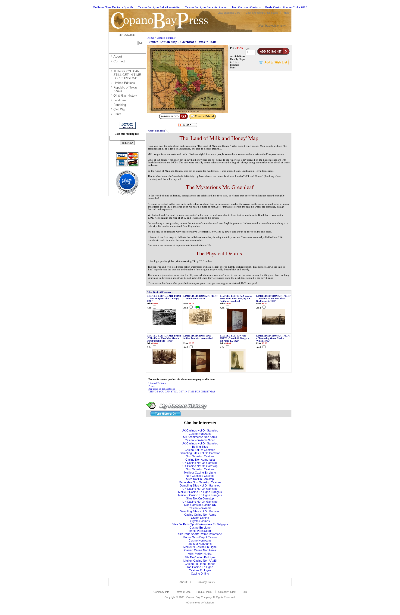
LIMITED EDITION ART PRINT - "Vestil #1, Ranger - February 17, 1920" (234, 338)
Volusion (209, 602)
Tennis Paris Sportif (200, 530)
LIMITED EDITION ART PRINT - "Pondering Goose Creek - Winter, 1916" (273, 338)
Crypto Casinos (200, 521)
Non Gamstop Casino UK (200, 505)
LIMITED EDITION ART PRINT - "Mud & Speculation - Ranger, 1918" (164, 298)
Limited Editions (166, 37)
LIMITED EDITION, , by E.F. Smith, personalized (236, 298)
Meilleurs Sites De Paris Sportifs (113, 7)
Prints (151, 386)
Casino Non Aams (200, 433)
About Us (185, 582)
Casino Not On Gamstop (200, 450)
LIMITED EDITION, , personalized (198, 337)
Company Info (161, 592)
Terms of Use (183, 592)
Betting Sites (200, 446)
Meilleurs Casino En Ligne (200, 547)
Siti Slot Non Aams (200, 543)
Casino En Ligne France (200, 564)
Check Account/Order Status (262, 12)
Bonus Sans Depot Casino (200, 537)
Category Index (227, 592)
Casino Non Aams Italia (200, 459)
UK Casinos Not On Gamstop (200, 430)
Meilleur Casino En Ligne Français (200, 492)
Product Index (204, 592)
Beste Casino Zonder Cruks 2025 (286, 7)
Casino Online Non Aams (200, 514)
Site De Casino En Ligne (200, 557)
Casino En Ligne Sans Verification (206, 7)
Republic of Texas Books (161, 388)
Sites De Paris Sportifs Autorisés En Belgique (200, 524)
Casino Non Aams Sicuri (200, 440)
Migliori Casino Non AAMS (200, 560)
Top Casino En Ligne (200, 567)
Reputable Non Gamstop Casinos (200, 482)
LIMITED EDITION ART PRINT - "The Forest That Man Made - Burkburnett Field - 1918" (164, 338)
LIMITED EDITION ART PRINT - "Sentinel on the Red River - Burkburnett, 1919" (273, 298)
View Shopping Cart (229, 12)
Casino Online (200, 573)
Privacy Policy (206, 582)
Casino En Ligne (200, 527)
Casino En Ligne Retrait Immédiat (159, 7)
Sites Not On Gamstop (200, 479)
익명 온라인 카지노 (200, 553)
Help (286, 12)
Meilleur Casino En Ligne (200, 472)
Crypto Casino (200, 518)
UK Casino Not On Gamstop (200, 463)
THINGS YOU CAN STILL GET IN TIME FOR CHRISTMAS (181, 391)
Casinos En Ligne (200, 570)
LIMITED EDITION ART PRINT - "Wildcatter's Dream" (200, 297)
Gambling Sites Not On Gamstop (200, 453)
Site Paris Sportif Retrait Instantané (200, 534)
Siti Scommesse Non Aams (200, 437)
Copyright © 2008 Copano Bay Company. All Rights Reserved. (200, 597)
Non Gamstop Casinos (246, 7)
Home (150, 37)
